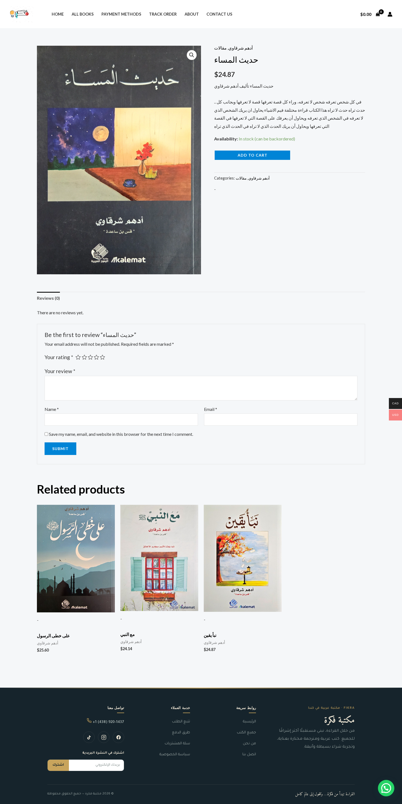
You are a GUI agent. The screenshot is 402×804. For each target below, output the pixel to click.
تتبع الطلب (181, 722)
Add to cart (252, 155)
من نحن (249, 744)
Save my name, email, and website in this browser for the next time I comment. (121, 434)
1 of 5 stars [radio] (78, 357)
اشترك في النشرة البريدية (103, 753)
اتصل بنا (249, 755)
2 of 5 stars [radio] (84, 357)
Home (58, 14)
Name (52, 409)
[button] (192, 55)
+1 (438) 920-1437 (108, 722)
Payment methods (121, 14)
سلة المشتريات (177, 744)
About (192, 14)
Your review (60, 371)
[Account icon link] (390, 14)
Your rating (59, 357)
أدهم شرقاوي (240, 47)
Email (210, 409)
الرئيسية (249, 722)
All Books (83, 14)
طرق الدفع (181, 733)
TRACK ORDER (163, 14)
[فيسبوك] (118, 737)
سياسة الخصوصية (174, 755)
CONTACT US (219, 14)
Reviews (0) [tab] (48, 298)
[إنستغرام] (103, 737)
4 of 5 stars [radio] (96, 357)
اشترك (58, 765)
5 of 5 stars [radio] (102, 357)
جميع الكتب (246, 733)
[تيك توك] (89, 737)
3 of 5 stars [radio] (90, 357)
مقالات (220, 47)
